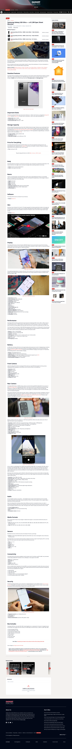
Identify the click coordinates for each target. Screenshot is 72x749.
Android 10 (13, 198)
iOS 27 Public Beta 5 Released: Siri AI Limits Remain (58, 274)
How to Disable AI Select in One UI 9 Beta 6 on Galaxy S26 (58, 247)
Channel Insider (55, 741)
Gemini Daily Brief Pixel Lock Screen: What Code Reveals (57, 94)
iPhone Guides (26, 12)
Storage (26, 67)
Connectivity (43, 68)
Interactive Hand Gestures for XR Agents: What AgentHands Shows (58, 218)
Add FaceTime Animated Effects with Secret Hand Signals (53, 722)
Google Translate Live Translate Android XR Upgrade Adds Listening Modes (58, 61)
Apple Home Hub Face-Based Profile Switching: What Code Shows (57, 176)
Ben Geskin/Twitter (31, 109)
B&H (30, 153)
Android (36, 7)
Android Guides (20, 12)
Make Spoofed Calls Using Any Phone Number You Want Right (54, 727)
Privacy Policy (15, 732)
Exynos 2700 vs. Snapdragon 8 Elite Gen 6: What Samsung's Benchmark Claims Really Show (58, 32)
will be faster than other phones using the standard (23, 129)
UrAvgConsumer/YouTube (18, 645)
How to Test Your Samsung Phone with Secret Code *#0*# (53, 724)
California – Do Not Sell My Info (27, 732)
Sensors (39, 68)
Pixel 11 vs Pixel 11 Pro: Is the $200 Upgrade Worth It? (58, 203)
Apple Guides (13, 12)
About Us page (22, 719)
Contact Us (20, 732)
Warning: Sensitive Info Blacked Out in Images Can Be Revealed (54, 729)
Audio (29, 68)
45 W (38, 355)
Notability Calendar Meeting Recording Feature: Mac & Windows (57, 233)
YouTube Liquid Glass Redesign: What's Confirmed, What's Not (58, 153)
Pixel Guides (37, 12)
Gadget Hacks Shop (6, 12)
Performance (9, 68)
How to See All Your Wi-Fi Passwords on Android (52, 712)
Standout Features (17, 67)
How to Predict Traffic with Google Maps (50, 720)
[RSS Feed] (12, 722)
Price (30, 67)
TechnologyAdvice (17, 741)
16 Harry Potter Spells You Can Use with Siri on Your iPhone (54, 718)
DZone (64, 741)
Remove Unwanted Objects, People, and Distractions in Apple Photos (54, 715)
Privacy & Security (56, 12)
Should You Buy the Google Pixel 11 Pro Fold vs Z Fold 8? (58, 302)
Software (39, 67)
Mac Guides (31, 12)
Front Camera (19, 68)
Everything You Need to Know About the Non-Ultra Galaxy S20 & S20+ (30, 641)
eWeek (37, 741)
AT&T (37, 153)
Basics (35, 67)
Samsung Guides (43, 12)
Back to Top (62, 734)
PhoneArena (31, 269)
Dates (23, 67)
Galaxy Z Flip (16, 116)
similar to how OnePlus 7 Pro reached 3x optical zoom (31, 394)
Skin (42, 67)
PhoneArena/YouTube (31, 464)
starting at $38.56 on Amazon (16, 349)
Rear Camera (25, 68)
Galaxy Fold (24, 146)
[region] (28, 94)
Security (8, 69)
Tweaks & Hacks (50, 12)
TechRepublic (28, 741)
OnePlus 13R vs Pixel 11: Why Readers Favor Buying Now (57, 139)
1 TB (20, 131)
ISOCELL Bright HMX (12, 387)
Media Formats (34, 68)
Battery (14, 68)
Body (33, 67)
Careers (37, 732)
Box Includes (13, 69)
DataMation (45, 741)
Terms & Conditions (9, 732)
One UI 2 (13, 212)
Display (45, 67)
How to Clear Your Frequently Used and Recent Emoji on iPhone (54, 725)
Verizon (33, 153)
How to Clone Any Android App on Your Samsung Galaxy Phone (54, 717)
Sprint (40, 153)
